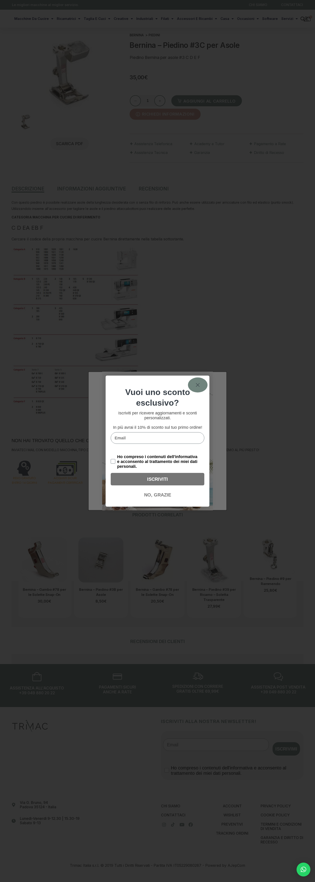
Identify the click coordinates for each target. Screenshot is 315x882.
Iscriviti (157, 479)
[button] (303, 869)
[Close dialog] (198, 384)
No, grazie (157, 494)
